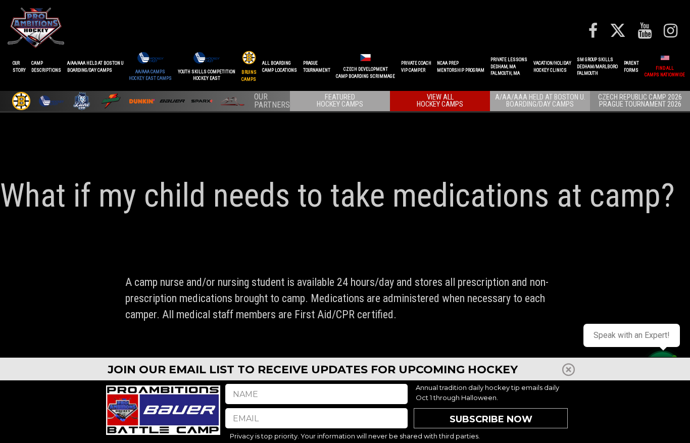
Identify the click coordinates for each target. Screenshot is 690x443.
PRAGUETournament (316, 67)
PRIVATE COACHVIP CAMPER (416, 67)
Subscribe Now (491, 419)
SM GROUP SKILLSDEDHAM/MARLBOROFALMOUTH (597, 66)
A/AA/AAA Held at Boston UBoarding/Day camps (95, 67)
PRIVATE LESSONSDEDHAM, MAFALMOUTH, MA (508, 66)
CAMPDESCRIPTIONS (46, 67)
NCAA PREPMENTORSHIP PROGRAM (460, 67)
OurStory (19, 67)
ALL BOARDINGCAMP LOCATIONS (279, 67)
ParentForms (631, 67)
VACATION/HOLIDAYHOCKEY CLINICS (552, 67)
